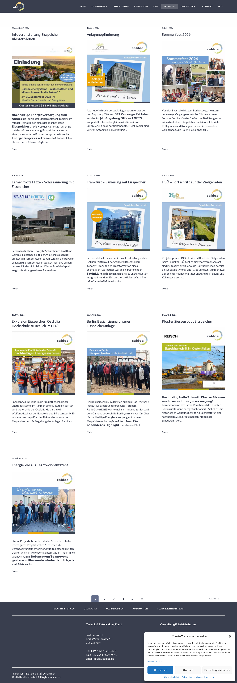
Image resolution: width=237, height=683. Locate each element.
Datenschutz (33, 673)
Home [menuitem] (83, 6)
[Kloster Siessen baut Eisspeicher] (193, 358)
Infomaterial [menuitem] (189, 6)
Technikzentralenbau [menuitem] (170, 608)
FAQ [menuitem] (220, 6)
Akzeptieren (160, 670)
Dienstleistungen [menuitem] (63, 608)
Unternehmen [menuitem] (121, 6)
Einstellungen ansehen (217, 670)
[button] (230, 636)
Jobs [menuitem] (155, 6)
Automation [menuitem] (140, 608)
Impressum (209, 677)
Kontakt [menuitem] (207, 6)
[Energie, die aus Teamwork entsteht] (43, 502)
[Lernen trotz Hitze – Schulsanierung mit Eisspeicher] (43, 218)
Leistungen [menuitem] (98, 6)
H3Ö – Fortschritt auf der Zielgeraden (192, 182)
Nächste (214, 598)
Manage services (155, 661)
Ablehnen (188, 670)
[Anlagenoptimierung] (118, 71)
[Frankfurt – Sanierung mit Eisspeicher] (118, 219)
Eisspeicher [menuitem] (90, 608)
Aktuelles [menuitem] (169, 6)
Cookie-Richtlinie (172, 677)
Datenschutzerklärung (192, 677)
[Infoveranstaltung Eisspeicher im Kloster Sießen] (43, 76)
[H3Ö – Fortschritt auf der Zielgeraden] (193, 219)
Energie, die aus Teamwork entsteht (40, 465)
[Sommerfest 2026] (193, 71)
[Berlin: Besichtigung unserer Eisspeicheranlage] (118, 363)
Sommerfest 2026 (176, 34)
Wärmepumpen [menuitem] (114, 608)
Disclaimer (49, 673)
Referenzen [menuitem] (141, 6)
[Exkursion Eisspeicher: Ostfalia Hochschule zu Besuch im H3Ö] (43, 363)
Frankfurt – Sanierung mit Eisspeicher (116, 182)
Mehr (15, 149)
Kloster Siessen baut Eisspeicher (187, 321)
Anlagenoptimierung (103, 34)
